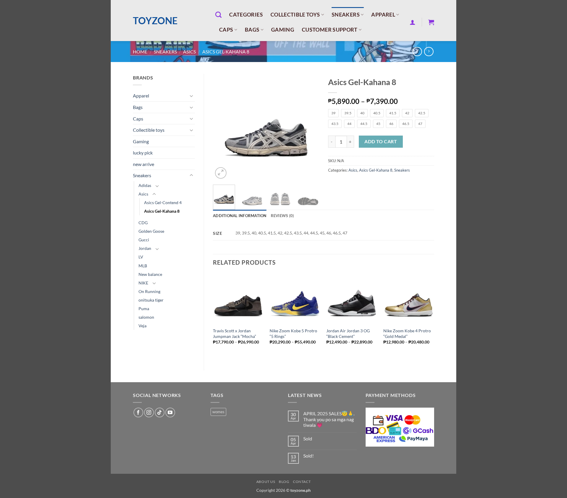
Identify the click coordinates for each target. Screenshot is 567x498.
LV (141, 256)
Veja (142, 325)
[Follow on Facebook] (138, 412)
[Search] (218, 14)
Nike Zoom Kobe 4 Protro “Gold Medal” (407, 333)
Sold (307, 438)
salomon (146, 317)
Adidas (145, 185)
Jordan (145, 248)
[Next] (309, 127)
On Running (149, 291)
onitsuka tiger (151, 299)
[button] (413, 22)
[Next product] (417, 51)
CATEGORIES (246, 15)
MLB (143, 265)
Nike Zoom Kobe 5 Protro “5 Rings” (293, 333)
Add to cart (380, 141)
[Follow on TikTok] (159, 412)
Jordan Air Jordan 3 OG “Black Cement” (348, 333)
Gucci (144, 239)
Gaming (282, 30)
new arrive (143, 164)
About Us (265, 481)
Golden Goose (151, 231)
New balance (150, 274)
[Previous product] (428, 51)
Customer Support (330, 30)
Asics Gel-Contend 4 (163, 202)
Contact (302, 481)
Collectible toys (295, 15)
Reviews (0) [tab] (282, 215)
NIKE (143, 282)
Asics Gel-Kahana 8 (225, 51)
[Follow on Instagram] (149, 412)
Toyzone (155, 20)
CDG (143, 222)
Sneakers (346, 15)
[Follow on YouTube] (170, 412)
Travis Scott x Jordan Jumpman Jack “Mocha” (234, 333)
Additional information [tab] (240, 215)
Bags (252, 30)
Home (140, 51)
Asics (189, 51)
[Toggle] (191, 95)
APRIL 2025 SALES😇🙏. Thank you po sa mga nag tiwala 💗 (328, 419)
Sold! (308, 455)
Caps (226, 30)
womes (218, 411)
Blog (284, 481)
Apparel (383, 15)
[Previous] (222, 127)
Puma (144, 308)
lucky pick (143, 152)
